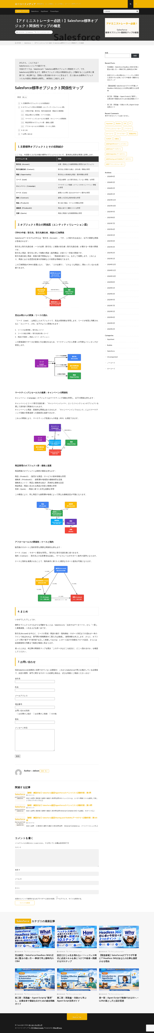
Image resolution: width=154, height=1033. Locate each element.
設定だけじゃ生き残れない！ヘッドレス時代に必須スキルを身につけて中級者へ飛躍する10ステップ (123, 77)
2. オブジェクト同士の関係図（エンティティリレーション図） (42, 107)
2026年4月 (111, 176)
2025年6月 (111, 229)
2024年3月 (111, 294)
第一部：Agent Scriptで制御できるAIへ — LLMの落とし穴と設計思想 (119, 999)
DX (125, 123)
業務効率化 (132, 134)
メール (18, 879)
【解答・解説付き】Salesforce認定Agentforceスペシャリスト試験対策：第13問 (59, 805)
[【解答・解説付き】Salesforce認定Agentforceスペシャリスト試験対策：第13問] (20, 809)
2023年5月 (111, 311)
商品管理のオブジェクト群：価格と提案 (37, 122)
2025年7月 (111, 223)
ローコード (110, 134)
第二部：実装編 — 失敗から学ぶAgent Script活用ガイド (72, 999)
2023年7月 (111, 305)
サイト (17, 888)
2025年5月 (111, 235)
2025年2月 (111, 253)
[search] (137, 11)
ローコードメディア (35, 1025)
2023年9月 (111, 300)
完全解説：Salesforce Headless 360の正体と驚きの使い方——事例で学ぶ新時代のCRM (34, 958)
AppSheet (44, 11)
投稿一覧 (44, 771)
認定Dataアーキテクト (113, 149)
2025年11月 (111, 200)
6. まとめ (23, 130)
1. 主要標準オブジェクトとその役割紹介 (34, 103)
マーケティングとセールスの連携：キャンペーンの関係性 (43, 119)
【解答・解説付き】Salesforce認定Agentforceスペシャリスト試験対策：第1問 (58, 793)
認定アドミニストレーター (115, 164)
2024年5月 (111, 288)
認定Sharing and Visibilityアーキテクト (119, 159)
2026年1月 (111, 194)
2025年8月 (111, 217)
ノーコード (128, 128)
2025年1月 (111, 258)
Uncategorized (112, 357)
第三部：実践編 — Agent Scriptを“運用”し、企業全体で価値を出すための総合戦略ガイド (35, 1000)
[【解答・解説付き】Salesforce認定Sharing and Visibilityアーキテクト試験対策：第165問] (20, 821)
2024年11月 (111, 270)
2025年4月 (111, 241)
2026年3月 (111, 182)
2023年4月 (111, 317)
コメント (18, 847)
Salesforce (35, 11)
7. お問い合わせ (25, 134)
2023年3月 (111, 323)
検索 (106, 53)
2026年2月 (111, 188)
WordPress (57, 1028)
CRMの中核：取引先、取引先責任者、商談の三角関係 (42, 111)
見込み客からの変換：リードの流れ (36, 115)
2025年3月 (111, 247)
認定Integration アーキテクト (116, 154)
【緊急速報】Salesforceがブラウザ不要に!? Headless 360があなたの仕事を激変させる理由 (123, 88)
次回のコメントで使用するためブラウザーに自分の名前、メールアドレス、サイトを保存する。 (49, 898)
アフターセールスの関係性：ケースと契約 (38, 126)
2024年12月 (111, 264)
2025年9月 (111, 212)
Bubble (118, 123)
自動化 (117, 139)
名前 (17, 870)
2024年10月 (111, 276)
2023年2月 (111, 329)
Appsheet (109, 123)
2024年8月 (111, 282)
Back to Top (77, 1017)
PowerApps (54, 11)
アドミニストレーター (43, 32)
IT (130, 123)
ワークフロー (121, 134)
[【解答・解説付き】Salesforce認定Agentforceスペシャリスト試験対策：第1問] (20, 796)
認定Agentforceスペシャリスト (116, 144)
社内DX (108, 139)
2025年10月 (111, 206)
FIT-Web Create (37, 1028)
